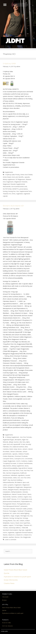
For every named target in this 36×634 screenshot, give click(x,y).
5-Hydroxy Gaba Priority (12, 174)
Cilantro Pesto (9, 583)
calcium (24, 449)
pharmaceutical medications (11, 501)
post (28, 504)
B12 (11, 447)
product (29, 509)
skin (17, 520)
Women (17, 537)
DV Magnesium (20, 179)
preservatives (23, 189)
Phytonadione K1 (26, 501)
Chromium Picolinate (21, 456)
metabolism (6, 492)
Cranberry (24, 461)
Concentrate (28, 458)
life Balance (18, 482)
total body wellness (15, 528)
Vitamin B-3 (19, 535)
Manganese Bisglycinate (15, 487)
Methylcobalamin (16, 492)
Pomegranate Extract (9, 504)
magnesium (10, 182)
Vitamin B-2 (11, 535)
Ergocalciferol (22, 468)
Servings (25, 518)
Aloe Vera (22, 442)
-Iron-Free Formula (25, 437)
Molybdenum (7, 494)
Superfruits (26, 523)
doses (26, 466)
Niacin (29, 494)
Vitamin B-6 (27, 535)
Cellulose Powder (23, 454)
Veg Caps (21, 530)
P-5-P (19, 499)
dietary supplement (9, 179)
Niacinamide (7, 186)
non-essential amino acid (19, 186)
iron (19, 478)
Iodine (15, 478)
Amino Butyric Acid (9, 177)
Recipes (4, 600)
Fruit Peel (27, 470)
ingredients (21, 475)
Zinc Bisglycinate (25, 537)
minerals (25, 492)
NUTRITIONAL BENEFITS (11, 189)
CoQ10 (18, 461)
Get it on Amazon (7, 626)
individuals (14, 475)
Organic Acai (27, 497)
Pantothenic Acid (26, 499)
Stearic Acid (19, 523)
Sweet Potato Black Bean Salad (15, 570)
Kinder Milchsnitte (11, 580)
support (11, 525)
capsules (27, 177)
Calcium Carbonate (16, 451)
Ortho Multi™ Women (9, 499)
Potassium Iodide (21, 509)
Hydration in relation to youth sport (17, 577)
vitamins (5, 537)
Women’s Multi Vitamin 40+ (13, 206)
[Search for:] (18, 551)
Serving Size (12, 191)
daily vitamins (7, 466)
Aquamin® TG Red (19, 444)
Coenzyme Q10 (19, 458)
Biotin (11, 449)
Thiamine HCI (7, 194)
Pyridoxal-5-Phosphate (24, 511)
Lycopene (10, 485)
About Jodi (5, 597)
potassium (24, 506)
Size (17, 191)
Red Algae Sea (24, 516)
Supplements (9, 172)
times (13, 194)
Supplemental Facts (26, 191)
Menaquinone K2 (24, 489)
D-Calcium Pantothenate (24, 463)
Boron (20, 449)
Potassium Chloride (9, 509)
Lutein (5, 485)
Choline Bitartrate (8, 456)
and (16, 177)
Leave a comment (10, 539)
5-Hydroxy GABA (9, 63)
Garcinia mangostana (12, 473)
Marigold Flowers (13, 489)
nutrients (14, 497)
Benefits (21, 177)
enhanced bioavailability (10, 468)
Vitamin (5, 535)
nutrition (20, 497)
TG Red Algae (18, 525)
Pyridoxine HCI (7, 513)
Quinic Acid (16, 513)
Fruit (21, 470)
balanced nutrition (18, 447)
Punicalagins (13, 511)
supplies (5, 525)
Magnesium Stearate (20, 182)
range (12, 516)
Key (9, 480)
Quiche (6, 573)
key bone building (16, 480)
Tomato (5, 528)
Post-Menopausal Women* (11, 506)
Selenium (6, 518)
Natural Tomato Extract (19, 494)
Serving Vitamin (7, 520)
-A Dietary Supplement (12, 437)
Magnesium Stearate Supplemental (14, 184)
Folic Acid (12, 470)
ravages (17, 516)
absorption (18, 439)
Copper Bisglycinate (9, 461)
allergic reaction (14, 442)
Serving (5, 191)
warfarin (11, 537)
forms (17, 470)
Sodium (22, 520)
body (15, 449)
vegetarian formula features (24, 532)
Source (12, 523)
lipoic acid (26, 482)
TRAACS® (25, 528)
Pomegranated (21, 504)
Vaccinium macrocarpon (10, 530)
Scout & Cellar (6, 623)
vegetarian (19, 194)
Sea (31, 516)
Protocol (5, 511)
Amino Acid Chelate (26, 174)
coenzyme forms (8, 458)
